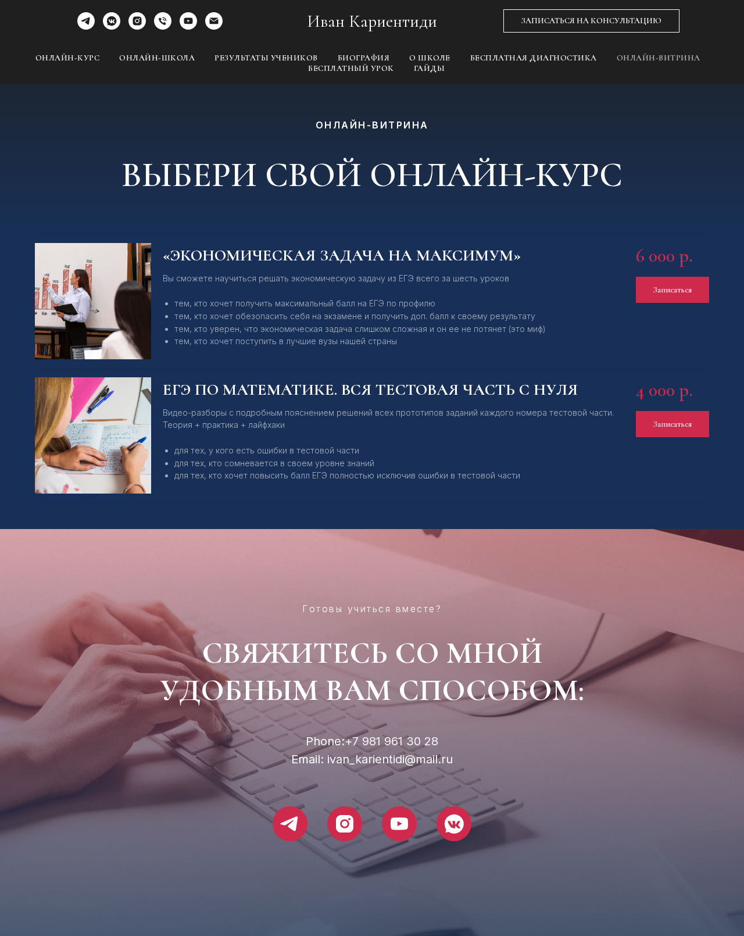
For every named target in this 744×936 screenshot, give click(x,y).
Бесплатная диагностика (533, 58)
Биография (364, 58)
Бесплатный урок (351, 68)
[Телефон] (162, 26)
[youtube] (188, 26)
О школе (429, 58)
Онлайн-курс (67, 58)
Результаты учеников (266, 58)
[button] (591, 21)
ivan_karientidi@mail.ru (390, 759)
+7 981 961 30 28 (391, 741)
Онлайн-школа (157, 58)
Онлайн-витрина (658, 58)
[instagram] (137, 26)
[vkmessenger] (111, 26)
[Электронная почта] (214, 26)
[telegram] (86, 26)
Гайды (429, 68)
